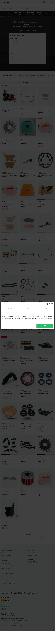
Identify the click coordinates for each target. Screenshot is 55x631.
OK (45, 325)
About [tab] (45, 308)
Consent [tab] (10, 308)
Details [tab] (27, 308)
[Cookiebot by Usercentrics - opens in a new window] (47, 304)
